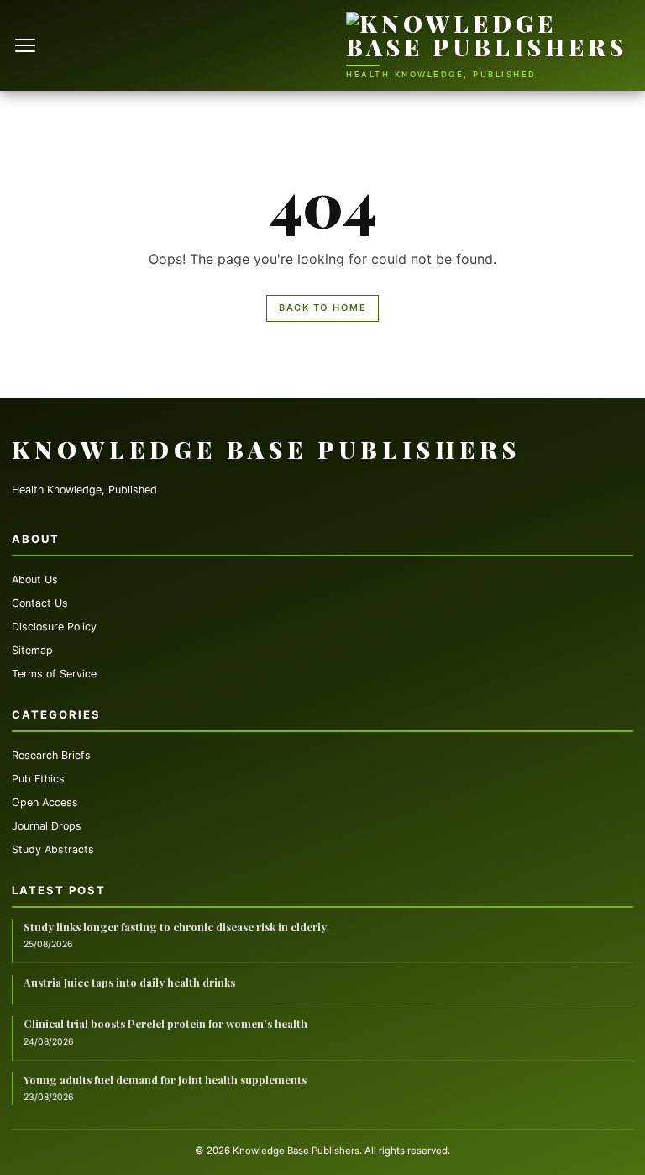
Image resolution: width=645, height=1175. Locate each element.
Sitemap (32, 650)
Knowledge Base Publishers (266, 449)
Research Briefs (51, 755)
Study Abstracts (53, 849)
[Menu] (27, 45)
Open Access (45, 802)
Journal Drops (46, 825)
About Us (35, 579)
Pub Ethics (38, 778)
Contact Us (40, 603)
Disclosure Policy (54, 626)
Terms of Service (54, 673)
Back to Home (322, 308)
